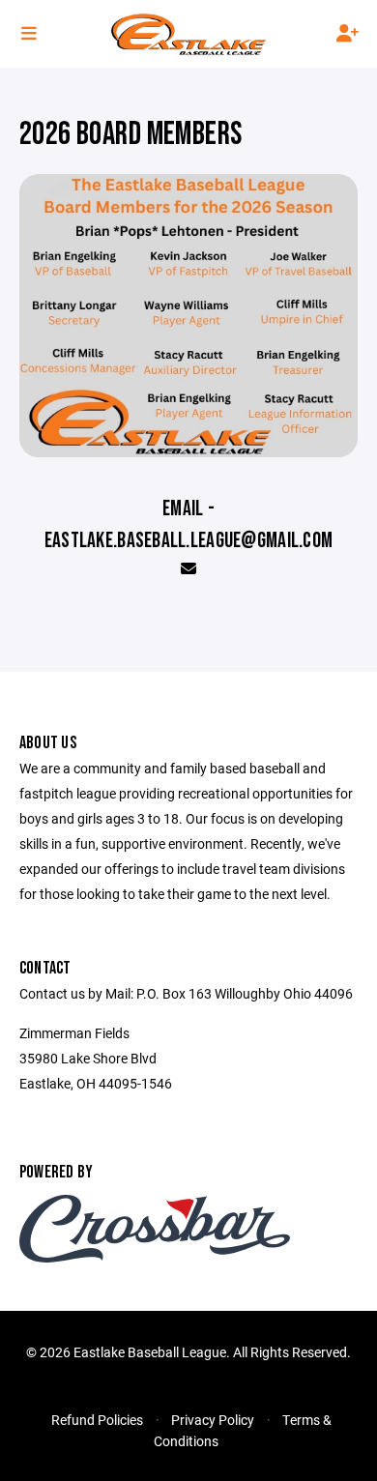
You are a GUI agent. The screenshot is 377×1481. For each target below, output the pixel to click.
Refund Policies (97, 1419)
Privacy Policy (212, 1419)
